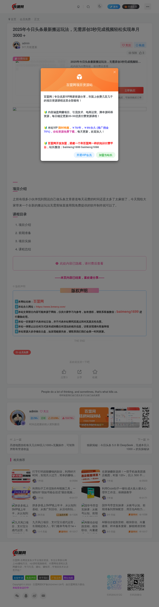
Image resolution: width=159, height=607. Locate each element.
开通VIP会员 (84, 155)
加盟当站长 (105, 155)
